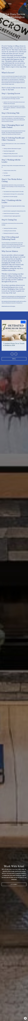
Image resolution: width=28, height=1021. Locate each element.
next (15, 354)
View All (14, 358)
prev (12, 354)
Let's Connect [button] (14, 884)
